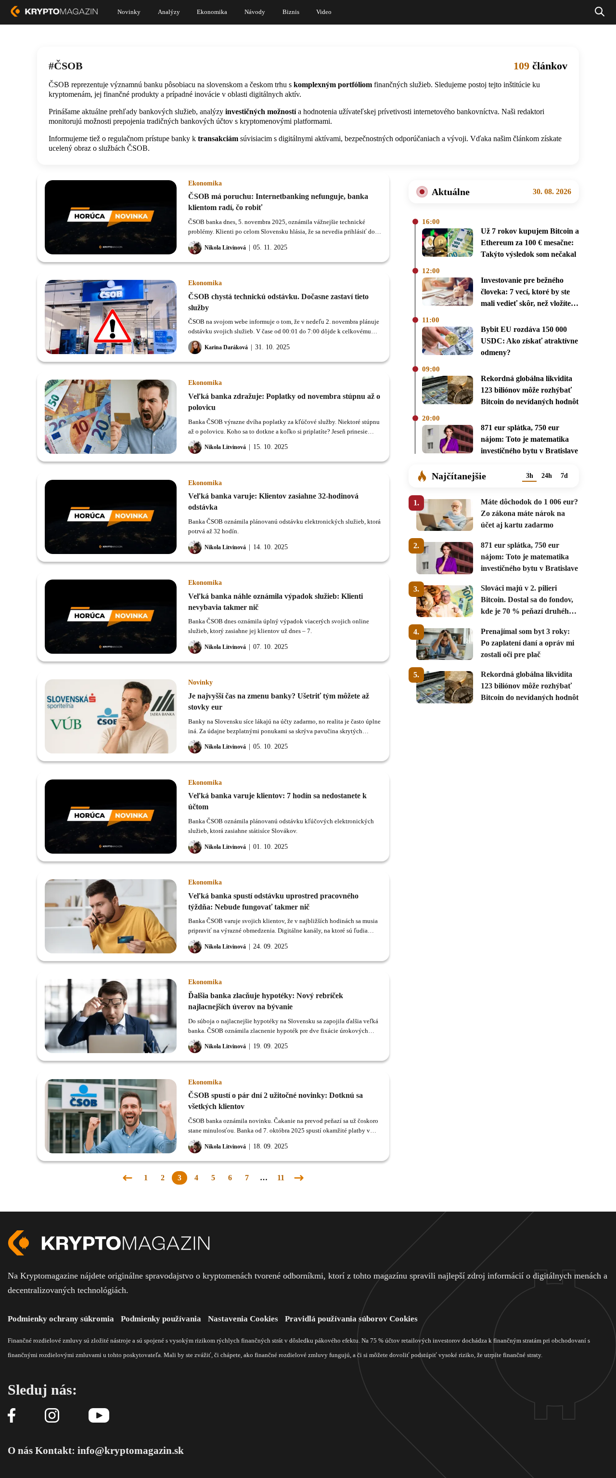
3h (529, 475)
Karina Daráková (226, 347)
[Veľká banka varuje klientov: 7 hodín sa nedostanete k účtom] (111, 816)
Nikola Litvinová (225, 247)
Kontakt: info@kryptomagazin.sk (109, 1450)
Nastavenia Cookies (243, 1318)
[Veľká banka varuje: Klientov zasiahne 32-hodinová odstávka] (111, 517)
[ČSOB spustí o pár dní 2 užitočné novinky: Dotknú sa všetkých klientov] (111, 1116)
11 (280, 1178)
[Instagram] (52, 1416)
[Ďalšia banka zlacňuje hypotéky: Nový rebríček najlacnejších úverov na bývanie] (111, 1016)
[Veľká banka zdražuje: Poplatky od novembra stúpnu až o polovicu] (111, 417)
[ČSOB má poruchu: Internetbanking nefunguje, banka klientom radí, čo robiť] (111, 217)
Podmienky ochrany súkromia (61, 1318)
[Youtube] (99, 1416)
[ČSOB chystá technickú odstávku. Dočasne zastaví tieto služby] (111, 317)
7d (564, 475)
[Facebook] (11, 1416)
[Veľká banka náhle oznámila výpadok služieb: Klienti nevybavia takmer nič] (111, 617)
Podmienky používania (161, 1318)
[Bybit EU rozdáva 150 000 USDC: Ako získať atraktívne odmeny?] (447, 342)
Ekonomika (205, 183)
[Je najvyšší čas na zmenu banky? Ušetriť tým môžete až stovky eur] (111, 716)
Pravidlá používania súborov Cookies (351, 1318)
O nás (20, 1450)
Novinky (200, 682)
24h (546, 475)
